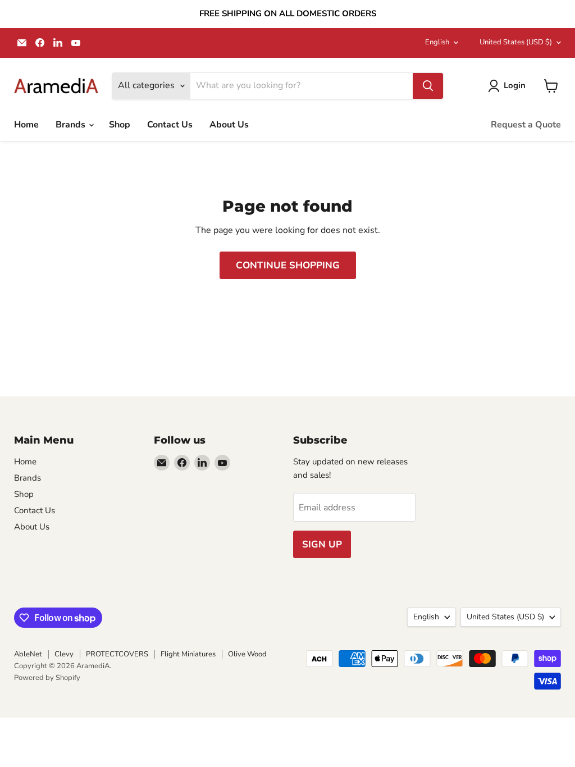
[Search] (428, 86)
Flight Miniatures (188, 654)
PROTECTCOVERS (117, 654)
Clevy (64, 654)
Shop (119, 124)
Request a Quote (526, 124)
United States (516, 42)
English (437, 42)
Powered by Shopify (47, 678)
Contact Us (170, 124)
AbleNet (28, 654)
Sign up (322, 544)
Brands (72, 124)
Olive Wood (247, 654)
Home (26, 124)
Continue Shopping (288, 265)
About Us (229, 124)
